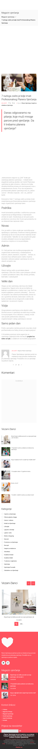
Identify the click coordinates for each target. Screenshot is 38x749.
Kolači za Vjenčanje (9, 523)
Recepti (6, 545)
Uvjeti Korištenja (7, 718)
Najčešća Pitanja (7, 711)
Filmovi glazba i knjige (10, 517)
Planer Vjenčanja (26, 103)
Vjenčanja (10, 105)
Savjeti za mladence (10, 548)
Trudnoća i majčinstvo (10, 561)
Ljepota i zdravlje (9, 529)
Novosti (6, 539)
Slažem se (19, 747)
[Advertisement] (19, 50)
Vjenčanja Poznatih (9, 567)
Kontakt (5, 720)
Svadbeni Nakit (8, 558)
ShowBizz (7, 551)
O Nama (5, 709)
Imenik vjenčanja (7, 716)
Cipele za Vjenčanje (10, 514)
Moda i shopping (9, 536)
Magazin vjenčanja (7, 17)
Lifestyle (6, 526)
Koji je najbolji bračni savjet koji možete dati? (23, 693)
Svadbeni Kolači (8, 554)
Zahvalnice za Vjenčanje (11, 570)
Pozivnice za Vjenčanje (11, 542)
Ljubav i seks (8, 533)
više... (22, 624)
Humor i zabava (8, 520)
